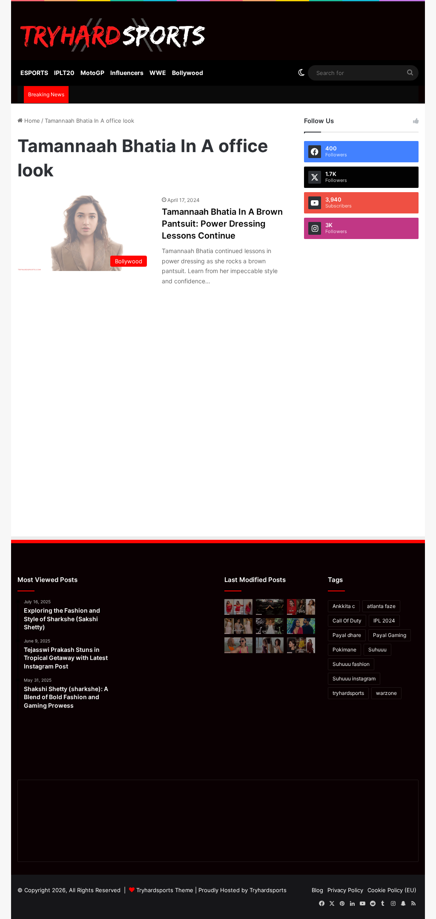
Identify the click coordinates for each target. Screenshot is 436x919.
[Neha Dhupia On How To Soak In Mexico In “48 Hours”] (238, 645)
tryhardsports (348, 693)
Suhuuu (377, 649)
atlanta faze (381, 606)
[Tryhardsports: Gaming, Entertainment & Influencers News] (113, 35)
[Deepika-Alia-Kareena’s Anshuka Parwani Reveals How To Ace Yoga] (301, 607)
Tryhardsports (268, 890)
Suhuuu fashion (351, 664)
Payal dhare (347, 635)
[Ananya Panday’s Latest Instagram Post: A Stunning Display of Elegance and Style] (301, 645)
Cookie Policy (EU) (391, 890)
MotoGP (92, 72)
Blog (317, 890)
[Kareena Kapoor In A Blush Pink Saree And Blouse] (238, 626)
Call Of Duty (347, 620)
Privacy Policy (345, 890)
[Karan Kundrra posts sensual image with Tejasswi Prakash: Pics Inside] (301, 626)
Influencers (126, 72)
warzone (386, 693)
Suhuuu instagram (354, 678)
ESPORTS (34, 72)
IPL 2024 (384, 620)
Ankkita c (344, 606)
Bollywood (187, 72)
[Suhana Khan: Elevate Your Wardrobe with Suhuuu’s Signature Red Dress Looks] (238, 607)
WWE (157, 72)
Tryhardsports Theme (164, 890)
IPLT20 (64, 72)
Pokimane (344, 649)
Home (31, 120)
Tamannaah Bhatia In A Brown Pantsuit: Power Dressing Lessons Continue (222, 224)
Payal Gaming (389, 635)
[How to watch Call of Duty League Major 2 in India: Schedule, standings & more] (270, 607)
